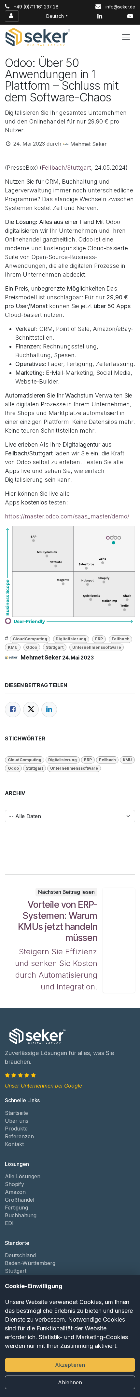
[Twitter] (31, 709)
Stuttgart (15, 1271)
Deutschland (20, 1255)
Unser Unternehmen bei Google (43, 1085)
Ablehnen (70, 1382)
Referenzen (19, 1136)
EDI (9, 1223)
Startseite (16, 1113)
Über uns (16, 1120)
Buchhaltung (20, 1215)
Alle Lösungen (22, 1176)
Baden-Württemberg (30, 1263)
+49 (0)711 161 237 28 (36, 6)
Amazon (15, 1192)
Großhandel (19, 1199)
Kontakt (14, 1144)
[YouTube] (130, 16)
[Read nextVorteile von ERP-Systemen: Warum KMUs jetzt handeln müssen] (119, 940)
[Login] (12, 16)
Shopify (14, 1184)
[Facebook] (13, 709)
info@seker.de (120, 6)
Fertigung (16, 1207)
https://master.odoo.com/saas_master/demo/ (67, 516)
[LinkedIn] (100, 16)
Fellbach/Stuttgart (66, 167)
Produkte (16, 1128)
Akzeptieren (70, 1365)
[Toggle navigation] (126, 37)
